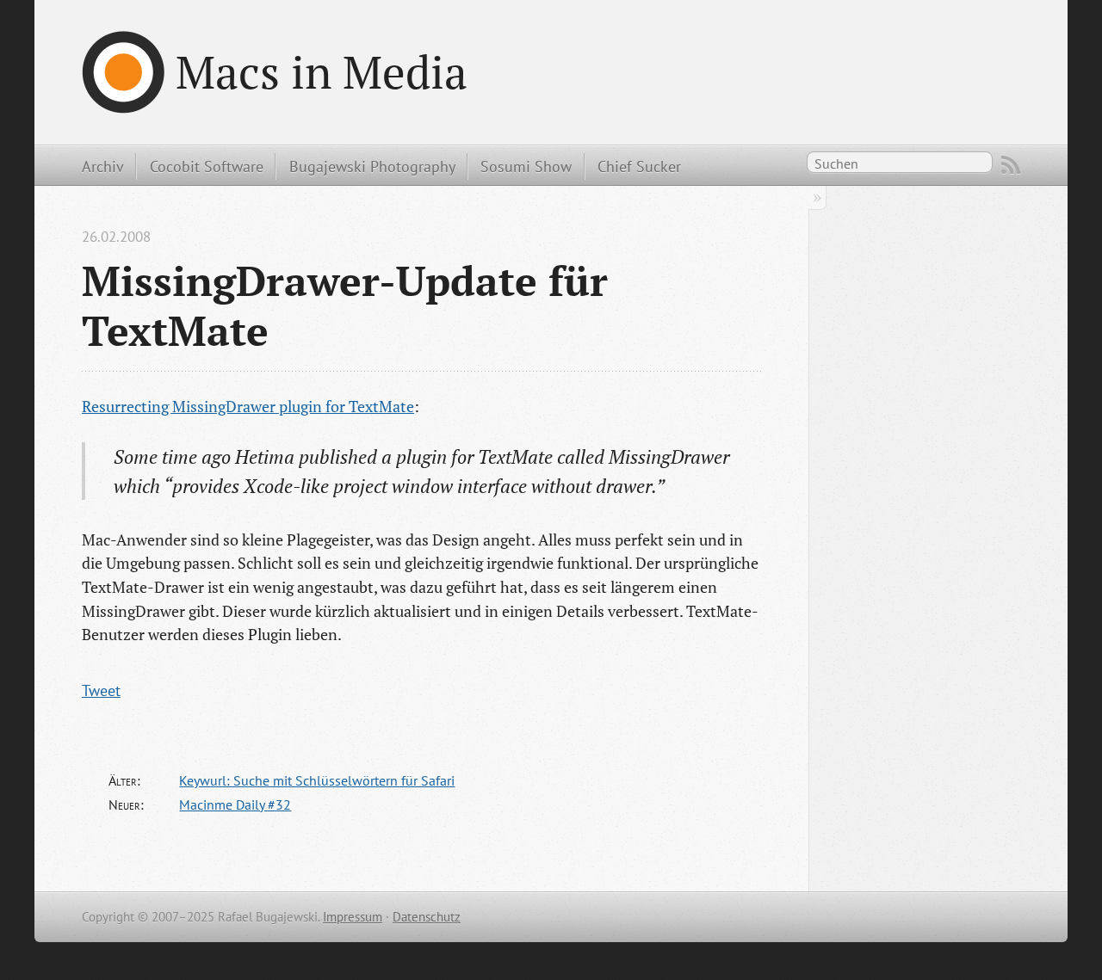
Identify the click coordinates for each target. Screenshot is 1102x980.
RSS (1010, 165)
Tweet (101, 690)
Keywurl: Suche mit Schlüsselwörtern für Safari (317, 780)
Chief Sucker (639, 166)
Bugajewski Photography (372, 166)
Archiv (103, 166)
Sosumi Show (526, 166)
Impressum (352, 917)
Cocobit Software (206, 166)
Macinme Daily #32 (235, 804)
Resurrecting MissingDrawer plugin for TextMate (248, 406)
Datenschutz (427, 917)
